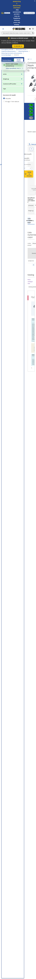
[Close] (33, 38)
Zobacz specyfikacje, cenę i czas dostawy (14, 68)
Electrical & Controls (21, 49)
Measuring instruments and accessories (11, 53)
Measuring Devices (23, 51)
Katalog (31, 220)
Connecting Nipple (6, 55)
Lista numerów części (29, 220)
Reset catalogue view (30, 281)
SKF (29, 59)
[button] (29, 13)
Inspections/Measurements (8, 51)
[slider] (32, 287)
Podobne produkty (25, 164)
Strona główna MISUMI (7, 49)
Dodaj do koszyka (29, 174)
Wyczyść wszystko (19, 60)
